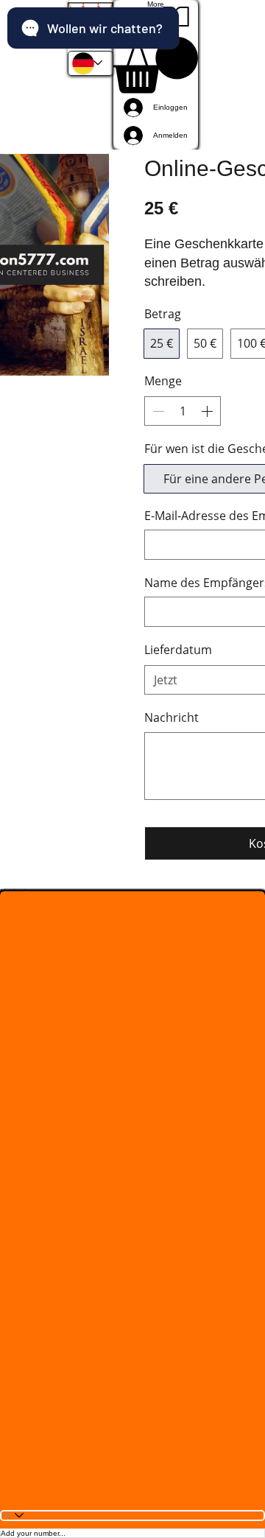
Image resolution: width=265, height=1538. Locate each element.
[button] (90, 25)
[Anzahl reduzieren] (156, 411)
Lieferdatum (178, 650)
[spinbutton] (182, 411)
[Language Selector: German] (90, 63)
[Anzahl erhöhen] (208, 411)
